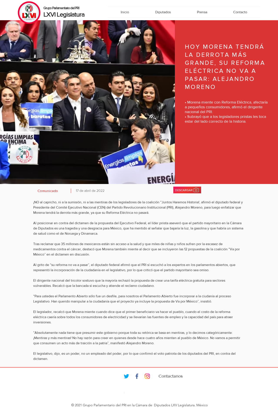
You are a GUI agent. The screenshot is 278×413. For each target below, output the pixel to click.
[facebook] (136, 376)
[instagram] (147, 376)
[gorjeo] (126, 376)
